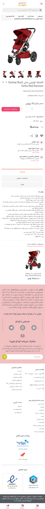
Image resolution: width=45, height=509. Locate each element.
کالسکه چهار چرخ (31, 117)
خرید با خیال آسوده (33, 149)
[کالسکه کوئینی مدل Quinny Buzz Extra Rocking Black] (3, 82)
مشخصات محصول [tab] (22, 178)
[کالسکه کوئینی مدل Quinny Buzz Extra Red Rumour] (33, 260)
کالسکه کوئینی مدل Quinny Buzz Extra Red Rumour (33, 275)
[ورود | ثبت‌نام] (4, 4)
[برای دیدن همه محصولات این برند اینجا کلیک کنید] (30, 127)
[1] (4, 356)
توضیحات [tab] (22, 172)
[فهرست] (41, 4)
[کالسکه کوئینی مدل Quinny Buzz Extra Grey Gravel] (6, 82)
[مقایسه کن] (36, 136)
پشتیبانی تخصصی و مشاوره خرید (29, 156)
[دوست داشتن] (41, 136)
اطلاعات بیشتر (35, 153)
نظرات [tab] (22, 184)
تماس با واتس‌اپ (34, 160)
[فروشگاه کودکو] (23, 4)
